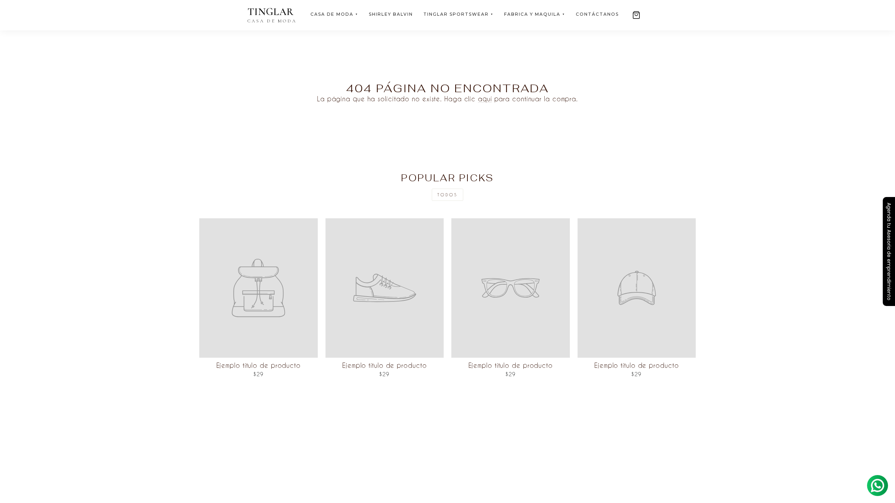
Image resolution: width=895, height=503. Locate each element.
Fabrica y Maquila (534, 14)
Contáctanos (597, 14)
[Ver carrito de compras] (636, 15)
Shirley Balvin (391, 14)
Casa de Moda (334, 14)
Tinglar (272, 15)
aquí (485, 98)
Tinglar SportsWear (458, 14)
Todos (447, 194)
